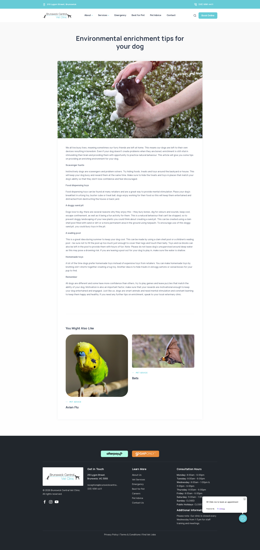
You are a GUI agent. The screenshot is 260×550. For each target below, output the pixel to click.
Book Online (208, 15)
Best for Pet (138, 15)
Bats (135, 378)
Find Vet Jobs (149, 534)
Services (102, 15)
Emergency (120, 15)
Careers (136, 493)
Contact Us (138, 502)
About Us (137, 474)
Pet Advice (155, 15)
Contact (171, 15)
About (87, 15)
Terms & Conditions (130, 534)
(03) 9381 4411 (205, 4)
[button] (243, 518)
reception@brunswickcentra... (102, 484)
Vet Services (138, 479)
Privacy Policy (111, 534)
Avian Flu (72, 407)
